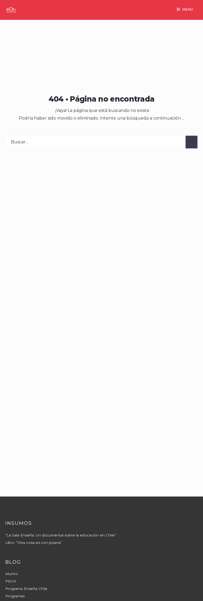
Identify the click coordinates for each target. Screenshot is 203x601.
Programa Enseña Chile (26, 588)
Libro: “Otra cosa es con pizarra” (33, 542)
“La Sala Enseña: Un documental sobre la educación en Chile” (60, 535)
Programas (15, 596)
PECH (10, 581)
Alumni (11, 574)
